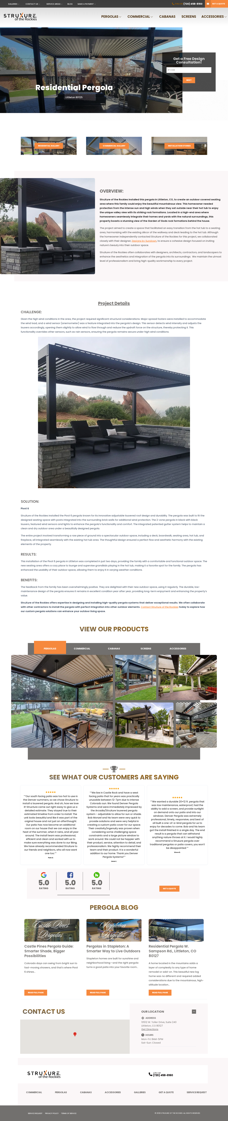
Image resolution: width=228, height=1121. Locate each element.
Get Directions (149, 1029)
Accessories (212, 16)
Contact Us (32, 4)
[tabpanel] (114, 701)
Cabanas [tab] (114, 648)
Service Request (197, 1092)
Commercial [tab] (82, 648)
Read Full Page (36, 992)
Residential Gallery (48, 145)
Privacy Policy (52, 1113)
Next (189, 80)
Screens (189, 16)
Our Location (152, 1012)
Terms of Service (68, 1113)
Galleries (12, 4)
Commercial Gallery (114, 145)
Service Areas (53, 4)
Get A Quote (166, 1092)
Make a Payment (86, 4)
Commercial (139, 16)
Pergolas (109, 16)
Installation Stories (179, 145)
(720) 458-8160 (163, 1075)
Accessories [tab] (178, 648)
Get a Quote (218, 3)
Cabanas (167, 16)
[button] (74, 1034)
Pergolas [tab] (50, 648)
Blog (70, 4)
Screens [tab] (146, 648)
